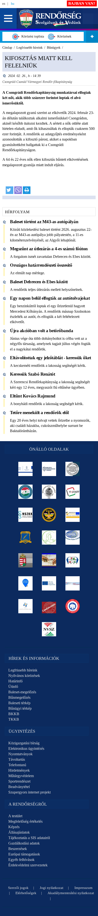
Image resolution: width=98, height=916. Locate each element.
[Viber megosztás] (18, 190)
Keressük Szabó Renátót (32, 374)
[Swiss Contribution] (73, 583)
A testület (15, 816)
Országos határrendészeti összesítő (41, 265)
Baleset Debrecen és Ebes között (39, 281)
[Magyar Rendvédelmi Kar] (25, 560)
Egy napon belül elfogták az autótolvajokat (50, 298)
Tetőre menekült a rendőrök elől (39, 412)
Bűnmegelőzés (19, 697)
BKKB (13, 714)
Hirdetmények (19, 770)
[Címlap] (50, 18)
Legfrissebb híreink (22, 670)
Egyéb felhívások (21, 860)
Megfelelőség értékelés (25, 821)
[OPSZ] (73, 560)
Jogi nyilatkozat (51, 888)
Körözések (63, 36)
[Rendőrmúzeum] (49, 492)
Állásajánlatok (19, 832)
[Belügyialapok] (73, 515)
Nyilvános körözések (24, 676)
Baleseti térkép (19, 703)
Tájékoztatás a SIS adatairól (29, 838)
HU (12, 3)
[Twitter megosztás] (9, 190)
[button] (8, 18)
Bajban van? (81, 3)
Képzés (14, 827)
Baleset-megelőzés (22, 692)
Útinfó (13, 687)
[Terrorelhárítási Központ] (49, 515)
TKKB (13, 719)
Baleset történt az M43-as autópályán (44, 221)
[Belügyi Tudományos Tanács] (49, 469)
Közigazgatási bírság (23, 743)
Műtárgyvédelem (21, 776)
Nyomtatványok (20, 754)
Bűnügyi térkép (20, 708)
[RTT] (25, 537)
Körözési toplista (32, 36)
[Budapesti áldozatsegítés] (49, 537)
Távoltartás (16, 759)
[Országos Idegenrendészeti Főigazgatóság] (25, 492)
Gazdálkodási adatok (24, 843)
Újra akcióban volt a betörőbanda (41, 330)
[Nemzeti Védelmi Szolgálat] (49, 629)
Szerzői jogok (18, 888)
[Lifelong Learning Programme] (49, 583)
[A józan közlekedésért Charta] (49, 606)
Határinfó (15, 681)
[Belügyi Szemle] (73, 469)
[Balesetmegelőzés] (73, 606)
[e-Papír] (73, 492)
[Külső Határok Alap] (25, 606)
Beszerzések (17, 849)
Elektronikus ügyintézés (26, 748)
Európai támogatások (24, 854)
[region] (49, 125)
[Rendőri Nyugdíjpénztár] (49, 560)
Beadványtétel (19, 787)
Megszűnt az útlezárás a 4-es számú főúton (49, 248)
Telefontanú (17, 765)
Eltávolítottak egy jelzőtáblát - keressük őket (50, 357)
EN (3, 3)
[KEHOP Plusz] (25, 469)
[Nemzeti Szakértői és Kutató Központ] (25, 515)
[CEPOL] (73, 537)
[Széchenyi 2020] (25, 583)
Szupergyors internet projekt (29, 792)
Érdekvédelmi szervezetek (28, 865)
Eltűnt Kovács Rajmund (32, 395)
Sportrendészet (19, 781)
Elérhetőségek (25, 893)
